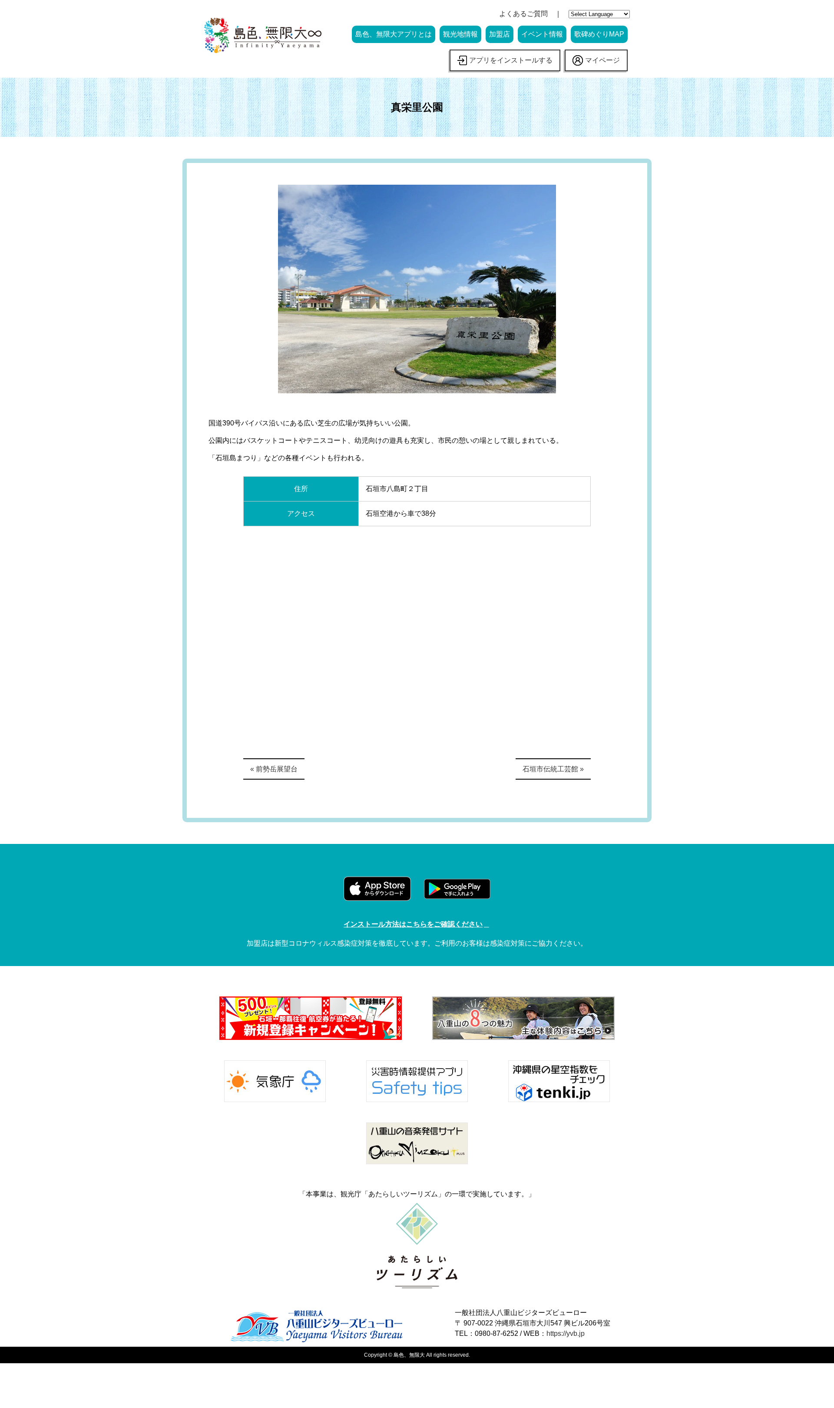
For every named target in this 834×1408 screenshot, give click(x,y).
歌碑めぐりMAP (599, 34)
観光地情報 (460, 34)
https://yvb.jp (565, 1333)
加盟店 (499, 34)
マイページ (602, 60)
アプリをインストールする (511, 60)
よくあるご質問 (523, 13)
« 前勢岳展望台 (274, 769)
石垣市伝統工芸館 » (553, 769)
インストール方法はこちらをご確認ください (413, 924)
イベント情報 (542, 34)
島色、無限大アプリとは (393, 34)
